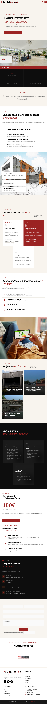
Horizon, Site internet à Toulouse (37, 701)
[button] (42, 1)
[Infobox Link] (12, 577)
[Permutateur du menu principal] (45, 2)
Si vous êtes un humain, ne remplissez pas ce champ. (13, 632)
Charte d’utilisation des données (10, 695)
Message (5, 619)
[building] (5, 543)
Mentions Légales (7, 693)
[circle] (4, 130)
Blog (4, 689)
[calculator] (5, 550)
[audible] (5, 537)
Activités (5, 691)
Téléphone (5, 614)
